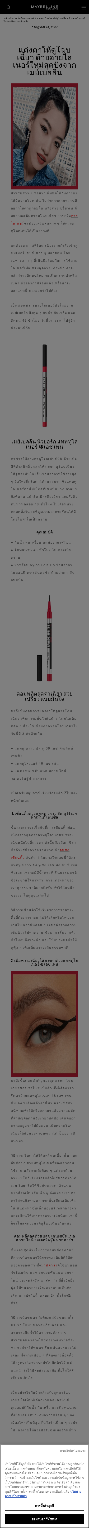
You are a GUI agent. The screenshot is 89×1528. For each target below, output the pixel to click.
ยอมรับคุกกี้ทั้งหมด (44, 1519)
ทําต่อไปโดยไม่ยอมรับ (72, 1450)
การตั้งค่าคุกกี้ (44, 1506)
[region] (44, 1486)
